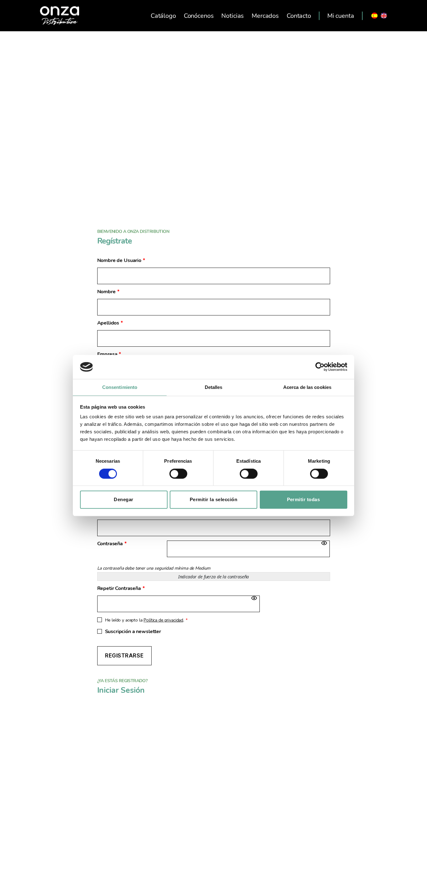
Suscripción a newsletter (133, 631)
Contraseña (112, 544)
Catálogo (163, 16)
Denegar (123, 499)
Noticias (232, 16)
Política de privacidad (163, 620)
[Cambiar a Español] (374, 16)
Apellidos (110, 323)
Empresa (109, 354)
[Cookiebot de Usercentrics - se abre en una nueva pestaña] (320, 367)
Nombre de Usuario (121, 260)
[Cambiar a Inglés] (384, 16)
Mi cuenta (340, 16)
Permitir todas (303, 499)
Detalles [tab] (214, 387)
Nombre (108, 292)
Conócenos (199, 16)
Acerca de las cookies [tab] (307, 387)
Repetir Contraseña (121, 588)
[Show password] (324, 543)
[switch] (178, 474)
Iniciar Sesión (121, 690)
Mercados (265, 16)
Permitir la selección (214, 499)
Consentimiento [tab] (119, 387)
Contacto (299, 16)
